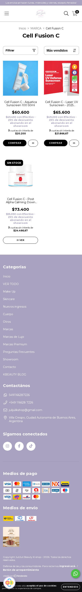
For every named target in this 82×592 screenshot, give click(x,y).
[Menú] (6, 13)
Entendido (70, 587)
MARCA (35, 28)
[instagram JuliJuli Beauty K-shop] (7, 446)
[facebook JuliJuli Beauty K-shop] (19, 446)
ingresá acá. (67, 566)
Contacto (9, 367)
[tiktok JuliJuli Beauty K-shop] (30, 446)
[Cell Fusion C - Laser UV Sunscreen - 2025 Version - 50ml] (74, 143)
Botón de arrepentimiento (21, 569)
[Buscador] (66, 13)
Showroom (10, 359)
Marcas (8, 329)
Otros (7, 321)
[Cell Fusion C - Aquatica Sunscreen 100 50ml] (33, 143)
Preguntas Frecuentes (18, 352)
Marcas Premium (15, 344)
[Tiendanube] (15, 576)
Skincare (9, 299)
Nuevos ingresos (14, 306)
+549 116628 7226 (21, 402)
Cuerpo (8, 314)
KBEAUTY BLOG (14, 374)
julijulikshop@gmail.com (25, 410)
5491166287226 (19, 395)
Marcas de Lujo (13, 337)
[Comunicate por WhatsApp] (75, 573)
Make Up (9, 291)
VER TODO (11, 284)
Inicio (22, 28)
